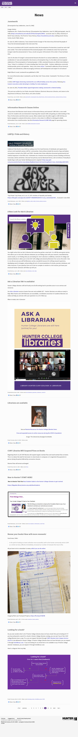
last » (59, 708)
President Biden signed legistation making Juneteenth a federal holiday (39, 88)
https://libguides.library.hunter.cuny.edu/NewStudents (24, 485)
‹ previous (24, 708)
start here (42, 523)
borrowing (29, 699)
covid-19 (43, 392)
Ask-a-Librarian (14, 291)
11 (48, 708)
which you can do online (38, 548)
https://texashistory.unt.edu (45, 36)
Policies (3, 718)
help (35, 271)
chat (33, 271)
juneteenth (28, 97)
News (10, 7)
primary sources (43, 201)
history (64, 97)
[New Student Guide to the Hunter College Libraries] (39, 504)
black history (41, 97)
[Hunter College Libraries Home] (19, 3)
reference (39, 392)
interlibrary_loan (38, 699)
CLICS (43, 699)
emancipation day (35, 97)
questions (34, 392)
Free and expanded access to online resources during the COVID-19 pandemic (39, 433)
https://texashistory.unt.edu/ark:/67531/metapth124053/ (28, 33)
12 (50, 708)
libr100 (29, 123)
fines (27, 466)
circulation (29, 619)
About (6, 7)
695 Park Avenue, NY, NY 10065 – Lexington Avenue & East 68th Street (18, 722)
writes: (43, 66)
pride (32, 201)
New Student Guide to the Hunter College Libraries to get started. (43, 481)
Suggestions (11, 718)
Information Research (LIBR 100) (42, 120)
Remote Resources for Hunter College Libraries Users (41, 429)
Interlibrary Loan (19, 642)
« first (18, 708)
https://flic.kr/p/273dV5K (37, 616)
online (34, 201)
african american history (50, 97)
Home (2, 7)
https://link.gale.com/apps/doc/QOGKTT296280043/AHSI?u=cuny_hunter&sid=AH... (32, 198)
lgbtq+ (28, 201)
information (37, 523)
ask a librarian (29, 271)
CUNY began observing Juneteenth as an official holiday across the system (34, 82)
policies (37, 619)
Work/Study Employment (24, 718)
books (33, 619)
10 (45, 708)
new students (31, 523)
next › (54, 708)
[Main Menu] (74, 3)
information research (35, 123)
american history (59, 97)
